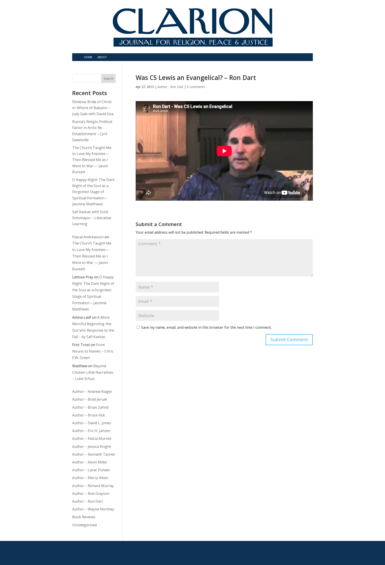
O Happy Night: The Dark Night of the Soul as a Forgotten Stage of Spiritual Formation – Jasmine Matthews (93, 191)
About (102, 57)
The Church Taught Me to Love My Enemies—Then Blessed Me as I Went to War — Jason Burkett (91, 159)
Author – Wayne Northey (93, 509)
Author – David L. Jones (91, 422)
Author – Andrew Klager (92, 391)
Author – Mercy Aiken (90, 477)
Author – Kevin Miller (89, 462)
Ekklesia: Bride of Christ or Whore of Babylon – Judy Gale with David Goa (92, 107)
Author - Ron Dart (170, 87)
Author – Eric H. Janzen (91, 430)
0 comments (196, 87)
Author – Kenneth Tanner (93, 454)
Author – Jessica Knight (91, 446)
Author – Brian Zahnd (90, 407)
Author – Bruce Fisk (88, 415)
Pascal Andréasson (88, 237)
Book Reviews (83, 516)
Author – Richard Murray (93, 485)
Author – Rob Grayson (90, 493)
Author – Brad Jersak (89, 399)
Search (108, 78)
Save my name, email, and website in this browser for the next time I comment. (206, 327)
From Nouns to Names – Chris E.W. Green (92, 351)
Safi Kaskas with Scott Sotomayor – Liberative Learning (91, 217)
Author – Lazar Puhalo (91, 469)
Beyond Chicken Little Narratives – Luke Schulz (92, 372)
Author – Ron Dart (87, 501)
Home (88, 57)
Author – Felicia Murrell (91, 438)
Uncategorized (84, 524)
